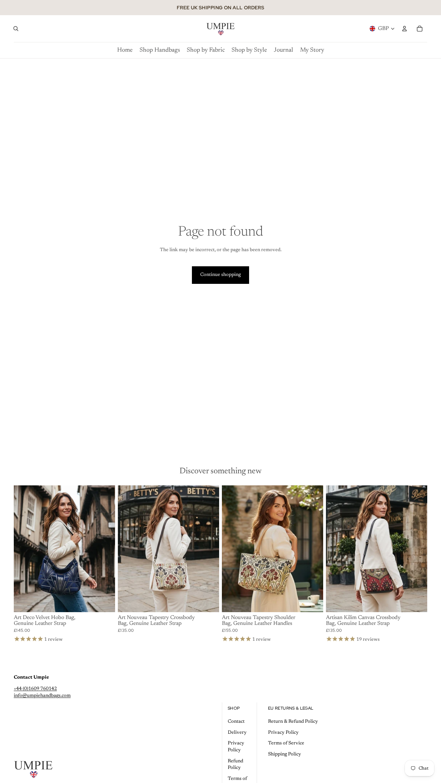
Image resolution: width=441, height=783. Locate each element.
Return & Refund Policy (293, 721)
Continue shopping (220, 274)
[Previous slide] (24, 548)
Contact (236, 721)
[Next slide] (104, 548)
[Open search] (15, 28)
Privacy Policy (283, 732)
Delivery (237, 732)
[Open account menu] (404, 28)
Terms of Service (286, 743)
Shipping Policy (284, 754)
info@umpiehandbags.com (42, 695)
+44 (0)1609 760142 (35, 689)
